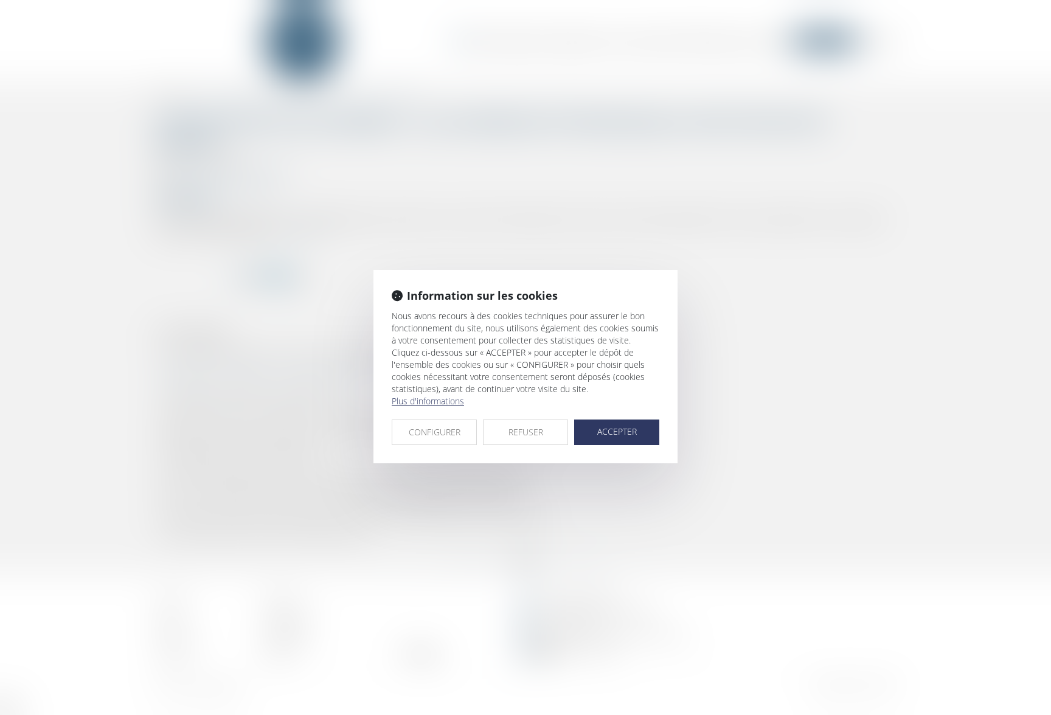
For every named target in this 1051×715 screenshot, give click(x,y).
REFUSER (525, 432)
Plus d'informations (428, 401)
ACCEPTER (617, 431)
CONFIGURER (434, 432)
